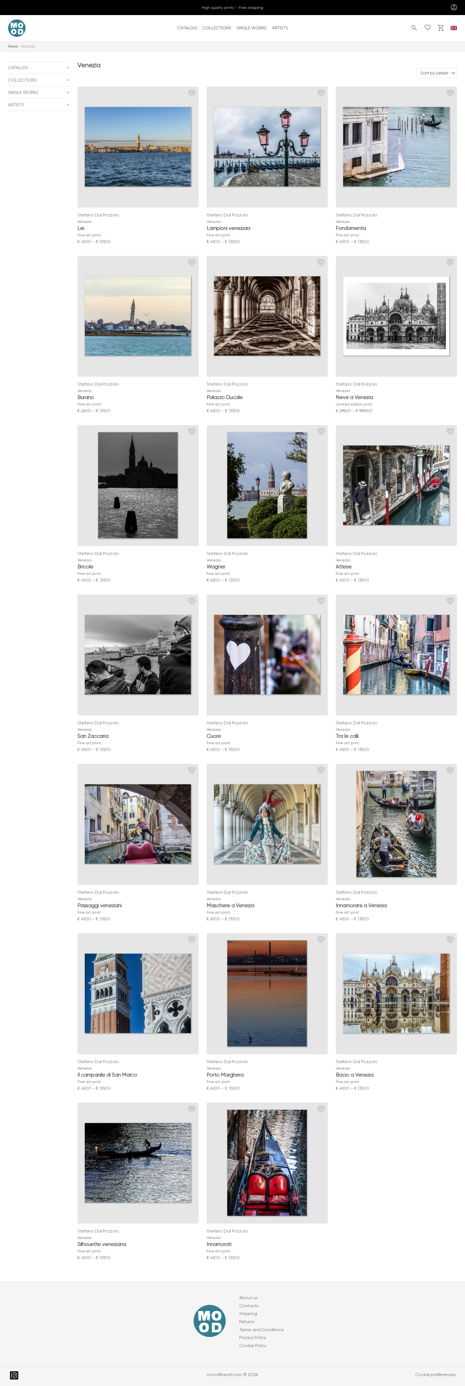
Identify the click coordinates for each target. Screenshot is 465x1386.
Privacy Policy (252, 1337)
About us (248, 1297)
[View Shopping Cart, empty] (441, 28)
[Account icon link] (453, 7)
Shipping (248, 1313)
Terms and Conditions (261, 1329)
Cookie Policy (252, 1345)
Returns (247, 1321)
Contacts (249, 1305)
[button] (414, 28)
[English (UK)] (453, 28)
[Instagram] (14, 1375)
